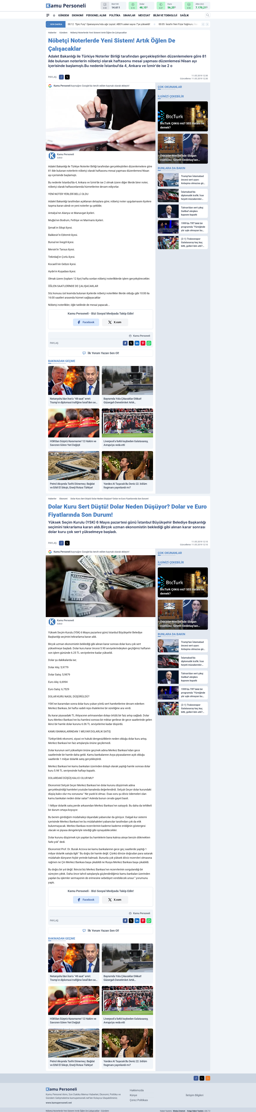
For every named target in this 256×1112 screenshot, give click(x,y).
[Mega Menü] (48, 15)
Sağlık (184, 15)
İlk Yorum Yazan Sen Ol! (103, 353)
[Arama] (207, 15)
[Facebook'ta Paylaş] (61, 77)
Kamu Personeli (65, 156)
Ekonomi (77, 15)
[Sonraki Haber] (207, 24)
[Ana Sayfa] (54, 15)
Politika (114, 15)
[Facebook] (196, 1078)
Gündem (63, 15)
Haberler (52, 32)
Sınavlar (129, 15)
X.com (117, 322)
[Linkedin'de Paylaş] (137, 343)
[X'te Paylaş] (67, 77)
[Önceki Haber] (203, 24)
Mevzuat (144, 15)
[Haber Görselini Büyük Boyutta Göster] (100, 120)
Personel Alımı (96, 15)
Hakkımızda (137, 1090)
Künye (133, 1095)
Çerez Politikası (139, 1100)
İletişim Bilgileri (194, 1095)
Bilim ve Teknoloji (165, 15)
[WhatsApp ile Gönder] (149, 343)
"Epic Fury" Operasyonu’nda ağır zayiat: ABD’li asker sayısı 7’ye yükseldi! (108, 24)
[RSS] (207, 1078)
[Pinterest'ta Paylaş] (143, 343)
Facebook (88, 322)
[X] (202, 1078)
